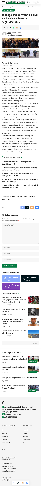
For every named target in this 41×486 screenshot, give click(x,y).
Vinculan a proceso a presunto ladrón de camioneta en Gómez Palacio (12, 321)
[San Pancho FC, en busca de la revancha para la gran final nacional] (33, 359)
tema (8, 199)
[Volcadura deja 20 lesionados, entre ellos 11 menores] (33, 334)
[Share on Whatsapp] (13, 27)
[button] (4, 2)
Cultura (4, 314)
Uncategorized (8, 10)
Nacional (32, 390)
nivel (25, 196)
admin (9, 33)
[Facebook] (11, 278)
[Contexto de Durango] (15, 2)
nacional (20, 196)
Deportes (32, 361)
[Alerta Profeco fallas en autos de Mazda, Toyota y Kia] (33, 388)
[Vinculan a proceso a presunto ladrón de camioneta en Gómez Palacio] (33, 322)
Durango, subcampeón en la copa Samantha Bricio (19, 378)
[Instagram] (11, 286)
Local (3, 305)
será (3, 199)
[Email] (16, 27)
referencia (31, 196)
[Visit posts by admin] (4, 34)
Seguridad (32, 372)
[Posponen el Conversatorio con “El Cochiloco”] (33, 312)
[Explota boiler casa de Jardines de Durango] (33, 369)
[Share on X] (10, 27)
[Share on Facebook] (7, 27)
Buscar (35, 343)
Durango (13, 196)
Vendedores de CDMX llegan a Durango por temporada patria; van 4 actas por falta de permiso (14, 300)
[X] (30, 278)
